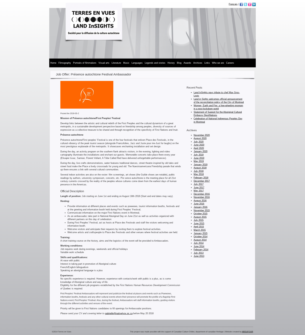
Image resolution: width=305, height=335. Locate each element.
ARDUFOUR (247, 332)
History (171, 63)
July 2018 (199, 171)
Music (126, 63)
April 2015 (199, 226)
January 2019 (200, 164)
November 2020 (202, 135)
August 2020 (200, 138)
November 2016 (202, 197)
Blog (179, 63)
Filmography (64, 63)
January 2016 (200, 207)
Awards (187, 63)
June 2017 (199, 187)
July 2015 (199, 220)
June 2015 (199, 223)
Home (53, 63)
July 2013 (199, 253)
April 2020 (199, 148)
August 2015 (200, 217)
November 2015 (202, 210)
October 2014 (200, 236)
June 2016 (199, 203)
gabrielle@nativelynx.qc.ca (119, 313)
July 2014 (199, 243)
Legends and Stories (155, 63)
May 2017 (199, 190)
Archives (197, 63)
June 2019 (199, 158)
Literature (116, 63)
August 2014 (200, 240)
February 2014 (201, 249)
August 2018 (200, 167)
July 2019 (199, 154)
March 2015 (200, 230)
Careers (230, 63)
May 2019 (199, 161)
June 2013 (199, 256)
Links (207, 63)
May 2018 (199, 174)
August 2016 (200, 200)
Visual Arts (103, 63)
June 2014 (199, 246)
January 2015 (200, 233)
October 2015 (200, 213)
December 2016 (202, 194)
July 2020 (199, 141)
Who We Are (218, 63)
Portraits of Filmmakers (84, 63)
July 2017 (199, 184)
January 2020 (200, 151)
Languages (137, 63)
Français (233, 4)
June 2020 (199, 145)
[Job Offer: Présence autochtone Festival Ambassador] (86, 96)
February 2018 (201, 177)
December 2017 (202, 181)
